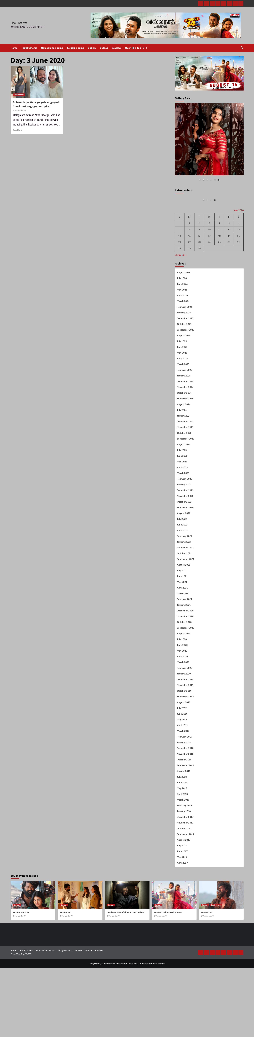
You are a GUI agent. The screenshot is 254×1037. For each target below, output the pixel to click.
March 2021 (183, 627)
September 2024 (185, 432)
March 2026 (183, 335)
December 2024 (185, 415)
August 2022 (183, 547)
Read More (17, 130)
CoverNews (145, 997)
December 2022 (185, 524)
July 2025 (182, 375)
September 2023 (185, 472)
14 (179, 269)
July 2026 (182, 312)
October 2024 (184, 426)
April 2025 (182, 392)
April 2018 (182, 828)
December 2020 (185, 644)
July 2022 (182, 552)
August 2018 (183, 805)
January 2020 (184, 707)
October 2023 (184, 467)
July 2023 (182, 484)
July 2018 (182, 810)
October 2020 (184, 656)
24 (209, 275)
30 (199, 282)
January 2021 (184, 638)
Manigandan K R (20, 110)
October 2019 (184, 724)
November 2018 (185, 787)
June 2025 (182, 381)
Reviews (116, 48)
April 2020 (182, 690)
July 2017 (182, 879)
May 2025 (182, 386)
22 (189, 275)
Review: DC (206, 946)
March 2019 (183, 765)
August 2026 (183, 306)
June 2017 (182, 885)
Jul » (184, 288)
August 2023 (183, 478)
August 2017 (183, 873)
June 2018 (182, 816)
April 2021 (182, 621)
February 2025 (184, 403)
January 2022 (184, 575)
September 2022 (185, 541)
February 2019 (184, 770)
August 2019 (183, 736)
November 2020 (185, 650)
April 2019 (182, 759)
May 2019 (182, 753)
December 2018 (185, 782)
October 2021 (184, 587)
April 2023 (182, 501)
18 (219, 269)
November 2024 (185, 421)
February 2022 (184, 570)
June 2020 (182, 679)
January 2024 (184, 449)
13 (238, 263)
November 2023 (185, 461)
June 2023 (182, 489)
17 (209, 269)
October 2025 (184, 358)
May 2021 (182, 616)
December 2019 (185, 713)
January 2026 (184, 346)
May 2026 (182, 323)
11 (219, 263)
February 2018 (184, 839)
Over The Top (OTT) (136, 48)
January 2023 (184, 518)
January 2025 (184, 409)
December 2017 (185, 850)
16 (199, 269)
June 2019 (182, 747)
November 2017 (185, 856)
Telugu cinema (75, 48)
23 (199, 275)
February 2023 (184, 512)
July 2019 (182, 742)
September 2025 (185, 363)
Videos (104, 48)
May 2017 (182, 891)
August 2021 (183, 598)
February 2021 (184, 633)
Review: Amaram (21, 946)
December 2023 (185, 455)
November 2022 (185, 530)
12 (229, 263)
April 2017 (182, 896)
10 (209, 263)
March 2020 (183, 696)
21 (179, 275)
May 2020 (182, 684)
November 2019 (185, 719)
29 (189, 282)
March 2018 (183, 833)
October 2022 (184, 535)
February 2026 (184, 340)
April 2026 (182, 329)
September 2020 (185, 661)
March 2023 (183, 507)
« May (178, 288)
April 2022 (182, 564)
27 (238, 275)
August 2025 (183, 369)
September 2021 (185, 593)
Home (14, 48)
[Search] (242, 47)
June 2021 (182, 610)
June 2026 (182, 318)
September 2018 (185, 799)
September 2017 (185, 868)
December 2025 (185, 352)
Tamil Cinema (29, 48)
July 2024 (182, 444)
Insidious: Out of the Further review (125, 946)
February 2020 (184, 701)
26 (229, 275)
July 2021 (182, 604)
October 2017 (184, 862)
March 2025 (183, 398)
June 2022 (182, 558)
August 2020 (183, 667)
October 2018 (184, 793)
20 (238, 269)
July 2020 (182, 673)
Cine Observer (19, 23)
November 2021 (185, 581)
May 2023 (182, 495)
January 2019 (184, 776)
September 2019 (185, 730)
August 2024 (183, 438)
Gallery (92, 48)
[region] (209, 144)
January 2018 (184, 845)
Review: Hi (65, 946)
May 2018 (182, 822)
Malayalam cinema (52, 48)
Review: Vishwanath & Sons (168, 946)
